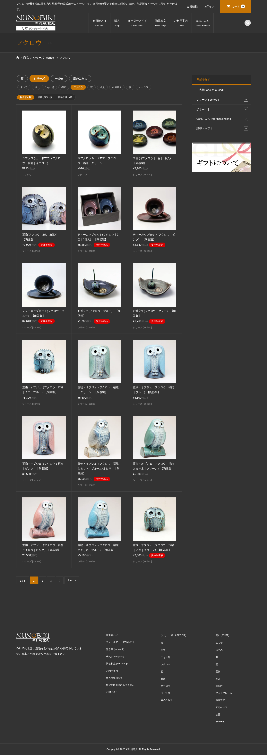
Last (70, 580)
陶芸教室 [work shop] (117, 663)
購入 (117, 23)
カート (238, 6)
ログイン (208, 6)
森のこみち (203, 23)
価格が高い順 (65, 97)
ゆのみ (219, 650)
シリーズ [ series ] (207, 99)
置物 (218, 671)
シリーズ (39, 78)
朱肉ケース (221, 707)
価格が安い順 (45, 97)
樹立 (63, 87)
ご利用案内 (181, 23)
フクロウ (78, 87)
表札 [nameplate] (115, 656)
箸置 (218, 714)
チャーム (220, 721)
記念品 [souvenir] (115, 649)
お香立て (220, 700)
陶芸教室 (160, 23)
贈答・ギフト (204, 128)
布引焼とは (99, 23)
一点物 (59, 78)
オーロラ (143, 87)
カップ (219, 643)
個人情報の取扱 (114, 677)
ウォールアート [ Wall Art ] (120, 642)
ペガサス (117, 87)
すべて (23, 87)
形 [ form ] (202, 109)
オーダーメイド (137, 23)
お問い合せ (112, 692)
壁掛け (219, 685)
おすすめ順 (25, 97)
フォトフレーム (224, 693)
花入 (218, 678)
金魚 (102, 87)
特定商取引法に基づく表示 (120, 685)
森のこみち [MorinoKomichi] (213, 118)
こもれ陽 (49, 87)
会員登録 (192, 6)
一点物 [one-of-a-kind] (210, 89)
